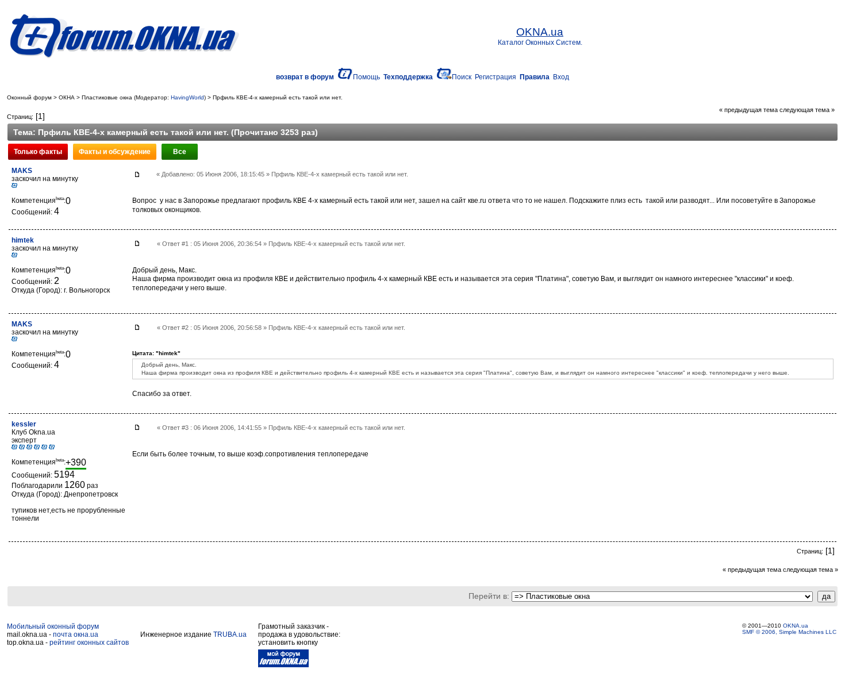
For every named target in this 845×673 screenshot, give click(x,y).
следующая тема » (807, 109)
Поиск (461, 77)
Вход (561, 77)
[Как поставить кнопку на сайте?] (283, 665)
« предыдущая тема (748, 109)
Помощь (366, 77)
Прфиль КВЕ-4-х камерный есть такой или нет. (278, 97)
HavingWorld (187, 97)
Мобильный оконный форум (53, 626)
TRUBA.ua (230, 634)
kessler (23, 424)
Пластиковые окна (107, 97)
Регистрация (495, 77)
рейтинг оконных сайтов (89, 643)
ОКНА (67, 97)
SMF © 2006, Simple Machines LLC (789, 632)
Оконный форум (29, 97)
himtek (22, 240)
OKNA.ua (795, 625)
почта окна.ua (75, 634)
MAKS (21, 171)
